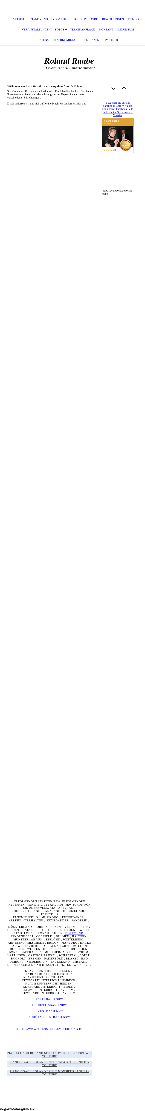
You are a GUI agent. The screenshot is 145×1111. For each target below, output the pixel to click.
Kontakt (106, 29)
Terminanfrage (82, 29)
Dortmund (74, 933)
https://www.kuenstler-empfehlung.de (49, 1028)
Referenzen (90, 39)
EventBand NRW (49, 1011)
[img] (72, 7)
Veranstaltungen (36, 29)
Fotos (59, 29)
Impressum (125, 29)
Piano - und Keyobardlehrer (53, 19)
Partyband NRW (49, 999)
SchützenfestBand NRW (49, 1017)
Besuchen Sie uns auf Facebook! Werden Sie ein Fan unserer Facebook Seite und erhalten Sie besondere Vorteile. (117, 109)
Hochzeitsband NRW (49, 1005)
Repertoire (89, 19)
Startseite (18, 19)
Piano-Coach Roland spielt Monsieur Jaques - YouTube (49, 1073)
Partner (111, 39)
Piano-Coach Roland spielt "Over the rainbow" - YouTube (49, 1054)
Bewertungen (113, 19)
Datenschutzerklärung (56, 39)
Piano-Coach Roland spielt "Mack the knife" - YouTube (49, 1064)
